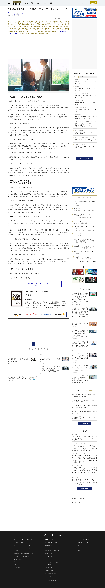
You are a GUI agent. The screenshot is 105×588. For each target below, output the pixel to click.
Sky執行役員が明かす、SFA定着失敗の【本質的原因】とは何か (84, 395)
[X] (45, 535)
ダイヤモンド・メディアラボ (52, 576)
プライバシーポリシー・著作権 (21, 556)
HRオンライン (48, 567)
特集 (45, 3)
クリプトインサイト (49, 570)
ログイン (86, 2)
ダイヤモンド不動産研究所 (51, 562)
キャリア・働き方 (12, 14)
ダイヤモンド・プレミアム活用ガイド (23, 548)
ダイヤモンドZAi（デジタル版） (53, 551)
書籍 (51, 3)
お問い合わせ (17, 564)
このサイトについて (19, 542)
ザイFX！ (47, 559)
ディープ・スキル (22, 14)
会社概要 (80, 545)
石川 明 (10, 12)
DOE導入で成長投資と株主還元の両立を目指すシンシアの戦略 (84, 412)
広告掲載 (16, 562)
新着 (26, 3)
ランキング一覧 (84, 159)
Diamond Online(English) (51, 542)
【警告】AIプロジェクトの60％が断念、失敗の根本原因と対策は (84, 401)
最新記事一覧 (84, 488)
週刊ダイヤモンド (49, 545)
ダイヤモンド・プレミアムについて (23, 545)
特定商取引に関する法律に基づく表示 (23, 553)
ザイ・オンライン (49, 556)
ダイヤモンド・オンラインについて (23, 539)
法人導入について (18, 567)
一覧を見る (84, 423)
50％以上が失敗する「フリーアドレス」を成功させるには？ (84, 417)
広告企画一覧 (76, 502)
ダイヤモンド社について (84, 539)
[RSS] (60, 535)
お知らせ (80, 551)
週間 (87, 77)
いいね (94, 77)
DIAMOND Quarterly (50, 564)
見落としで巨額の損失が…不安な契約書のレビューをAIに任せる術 (84, 406)
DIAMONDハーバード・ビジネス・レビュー (55, 548)
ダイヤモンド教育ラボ (50, 573)
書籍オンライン (48, 553)
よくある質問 (17, 559)
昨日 (81, 77)
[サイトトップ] (17, 3)
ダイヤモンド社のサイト (51, 539)
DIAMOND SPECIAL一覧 (79, 498)
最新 (75, 77)
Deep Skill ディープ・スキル (37, 291)
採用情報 (80, 548)
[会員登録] (93, 2)
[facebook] (52, 535)
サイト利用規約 (18, 551)
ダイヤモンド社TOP (83, 542)
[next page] (43, 344)
